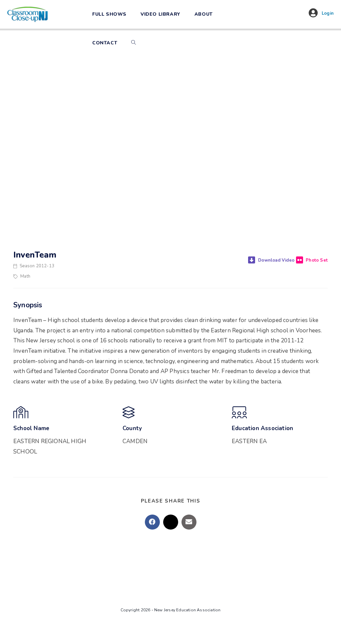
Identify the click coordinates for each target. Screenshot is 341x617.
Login (328, 13)
